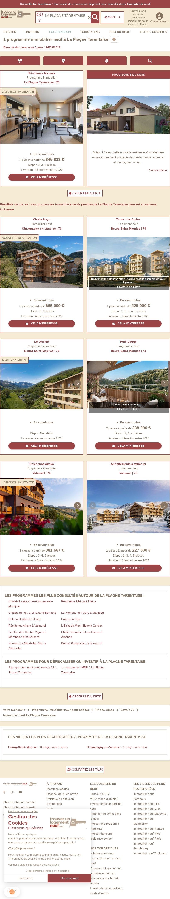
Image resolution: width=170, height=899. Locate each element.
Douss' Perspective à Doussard (81, 643)
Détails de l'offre (129, 286)
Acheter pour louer (102, 853)
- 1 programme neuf (117, 747)
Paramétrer (25, 878)
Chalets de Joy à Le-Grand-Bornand (32, 612)
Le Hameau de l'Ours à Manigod (82, 612)
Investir (32, 32)
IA (114, 17)
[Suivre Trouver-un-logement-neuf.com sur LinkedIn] (20, 792)
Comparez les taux (87, 769)
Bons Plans (90, 32)
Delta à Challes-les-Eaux (24, 619)
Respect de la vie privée (62, 793)
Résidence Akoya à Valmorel (27, 625)
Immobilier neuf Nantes (148, 828)
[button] (12, 892)
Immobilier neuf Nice (146, 833)
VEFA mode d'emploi (103, 798)
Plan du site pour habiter (19, 802)
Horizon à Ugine (71, 619)
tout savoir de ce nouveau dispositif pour (85, 4)
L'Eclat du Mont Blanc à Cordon (82, 625)
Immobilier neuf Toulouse (149, 853)
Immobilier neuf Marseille (149, 813)
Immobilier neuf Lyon (147, 808)
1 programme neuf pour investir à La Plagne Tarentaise (32, 670)
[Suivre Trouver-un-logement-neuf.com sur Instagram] (12, 792)
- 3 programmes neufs (38, 747)
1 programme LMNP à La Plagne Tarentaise (82, 670)
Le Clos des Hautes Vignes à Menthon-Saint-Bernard (27, 634)
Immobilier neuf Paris (147, 838)
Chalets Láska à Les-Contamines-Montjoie (30, 604)
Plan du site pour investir (19, 807)
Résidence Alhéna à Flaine (78, 601)
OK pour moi (69, 878)
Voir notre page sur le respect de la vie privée (33, 864)
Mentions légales (58, 788)
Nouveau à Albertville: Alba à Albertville (27, 646)
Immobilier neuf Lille (146, 803)
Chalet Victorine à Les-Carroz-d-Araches (82, 634)
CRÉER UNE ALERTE (86, 193)
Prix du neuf (119, 32)
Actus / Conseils (153, 32)
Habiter (9, 32)
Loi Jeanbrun (60, 32)
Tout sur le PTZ (100, 793)
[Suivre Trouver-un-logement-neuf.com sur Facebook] (4, 792)
